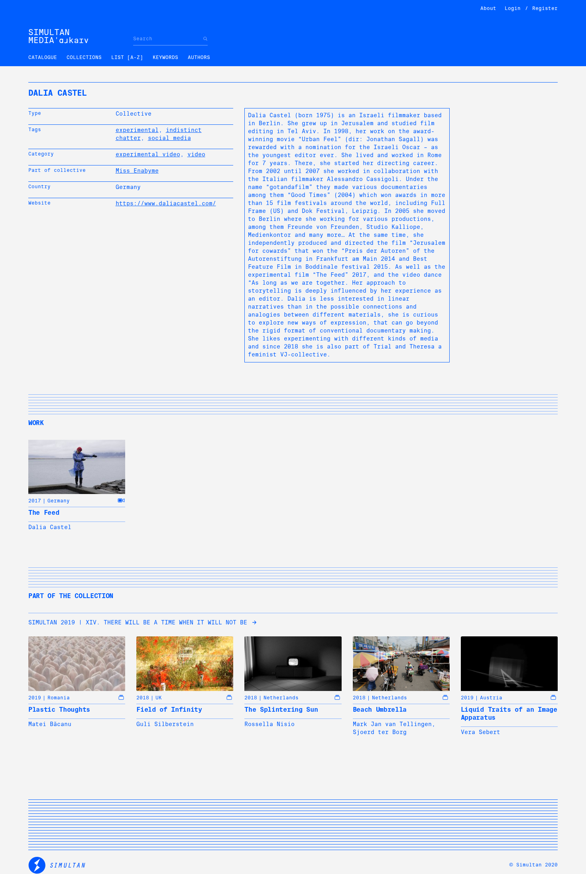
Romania (58, 698)
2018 (142, 698)
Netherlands (281, 698)
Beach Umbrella (380, 709)
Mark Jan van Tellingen (392, 724)
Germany (58, 501)
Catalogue (42, 57)
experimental (137, 130)
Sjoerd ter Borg (380, 732)
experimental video (148, 154)
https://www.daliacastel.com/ (166, 203)
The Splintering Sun (281, 709)
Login (513, 8)
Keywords (165, 57)
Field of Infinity (169, 709)
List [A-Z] (127, 57)
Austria (491, 698)
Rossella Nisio (269, 724)
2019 (34, 698)
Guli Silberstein (165, 724)
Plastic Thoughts (59, 709)
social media (169, 138)
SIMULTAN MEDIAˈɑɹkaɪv (58, 36)
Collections (84, 57)
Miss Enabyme (137, 170)
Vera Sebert (480, 732)
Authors (199, 57)
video (196, 154)
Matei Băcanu (49, 724)
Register (545, 8)
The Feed (43, 512)
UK (158, 698)
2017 (34, 501)
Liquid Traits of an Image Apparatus (509, 713)
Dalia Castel (49, 527)
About (488, 8)
